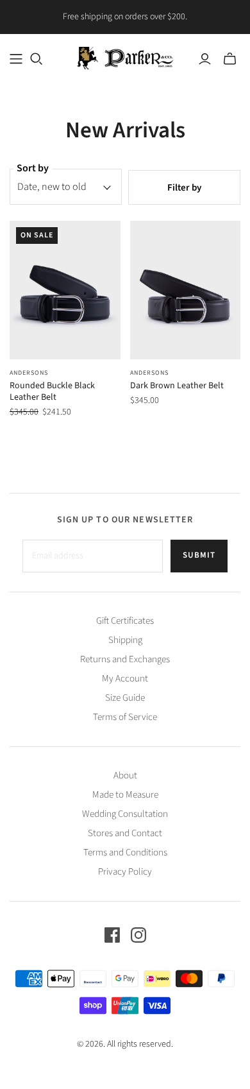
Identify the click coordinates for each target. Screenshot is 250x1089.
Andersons (29, 372)
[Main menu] (16, 59)
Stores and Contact (125, 833)
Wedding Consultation (125, 814)
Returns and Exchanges (125, 659)
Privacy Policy (125, 872)
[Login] (205, 59)
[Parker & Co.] (125, 56)
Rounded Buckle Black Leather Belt (52, 391)
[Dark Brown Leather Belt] (185, 290)
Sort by (33, 168)
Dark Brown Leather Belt (177, 385)
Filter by (184, 187)
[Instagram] (138, 935)
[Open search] (36, 59)
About (125, 775)
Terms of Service (125, 717)
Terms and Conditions (125, 852)
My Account (125, 678)
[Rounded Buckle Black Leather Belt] (65, 290)
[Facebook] (112, 935)
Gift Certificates (125, 621)
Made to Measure (125, 795)
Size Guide (125, 698)
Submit (199, 555)
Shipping (125, 640)
